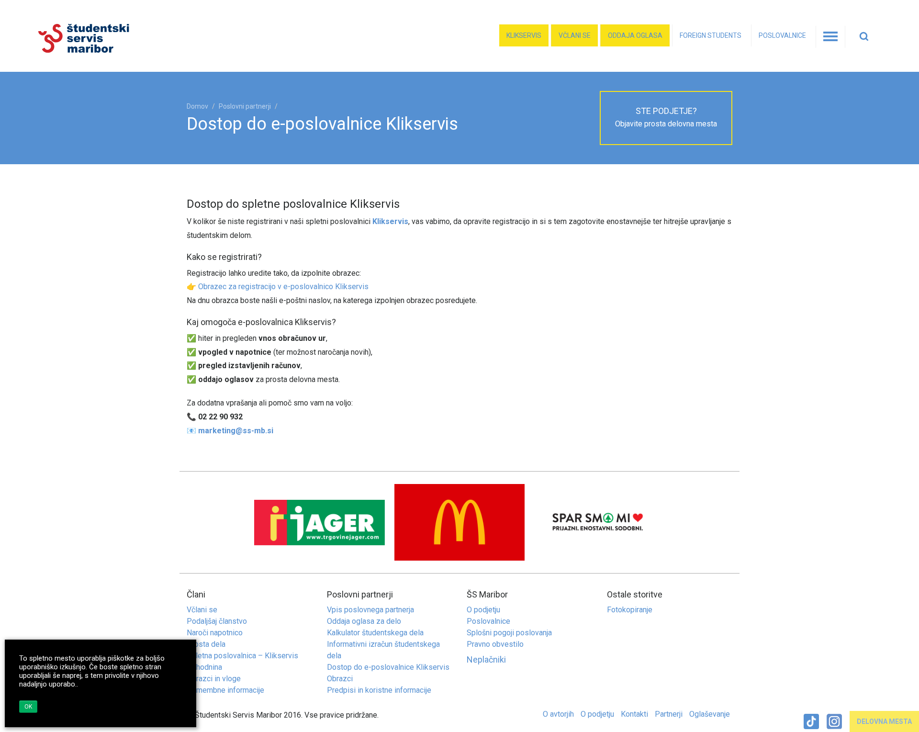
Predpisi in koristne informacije (379, 690)
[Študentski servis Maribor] (130, 38)
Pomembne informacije (225, 690)
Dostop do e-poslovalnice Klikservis (388, 667)
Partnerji (669, 714)
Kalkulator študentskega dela (375, 632)
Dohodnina (204, 667)
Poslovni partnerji (245, 106)
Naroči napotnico (215, 632)
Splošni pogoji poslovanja (509, 632)
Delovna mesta (884, 721)
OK (28, 706)
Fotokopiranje (629, 609)
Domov (197, 106)
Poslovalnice (488, 621)
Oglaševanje (709, 714)
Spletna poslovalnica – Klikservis (242, 655)
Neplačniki (486, 659)
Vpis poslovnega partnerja (370, 609)
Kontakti (634, 714)
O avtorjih (558, 714)
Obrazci (340, 678)
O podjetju (483, 609)
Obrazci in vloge (214, 678)
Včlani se (575, 35)
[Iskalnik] (866, 37)
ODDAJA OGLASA (635, 35)
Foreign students (710, 35)
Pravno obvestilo (495, 644)
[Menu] (830, 37)
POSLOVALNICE (782, 35)
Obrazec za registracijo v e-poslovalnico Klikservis (283, 286)
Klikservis (523, 35)
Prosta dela (206, 644)
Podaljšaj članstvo (217, 621)
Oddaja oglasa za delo (364, 621)
